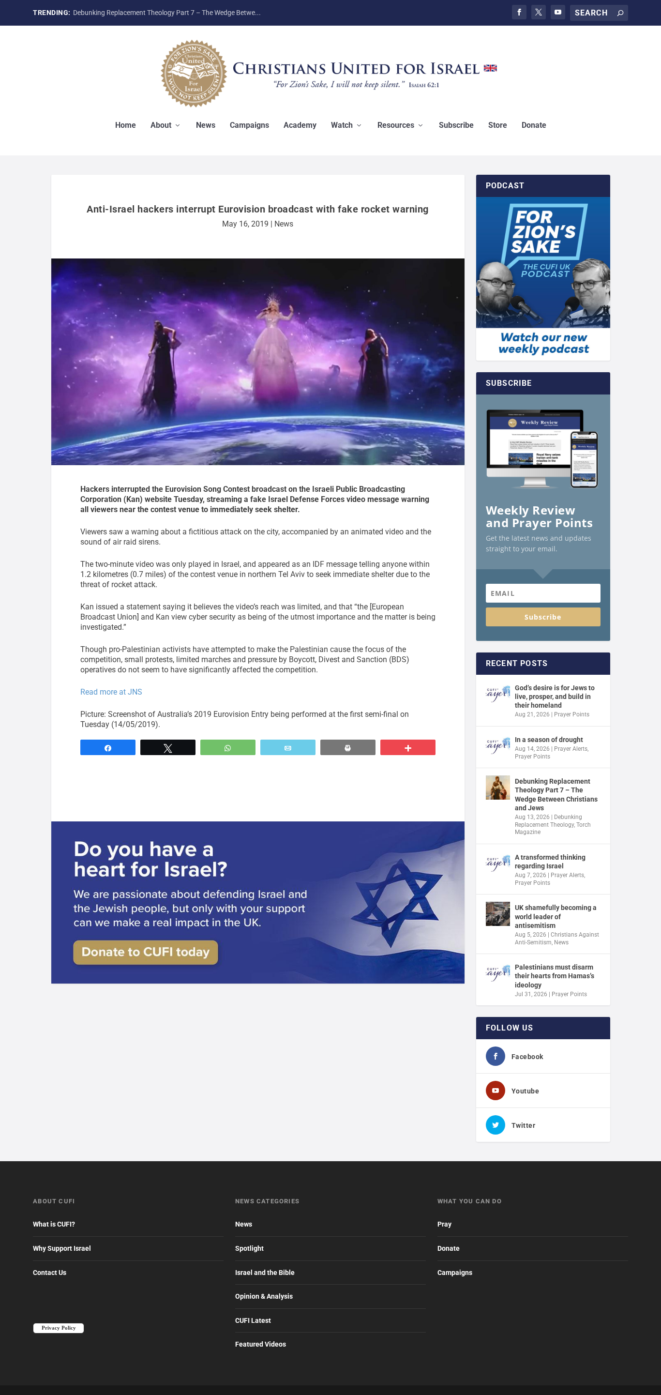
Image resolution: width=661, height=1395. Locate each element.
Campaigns (249, 125)
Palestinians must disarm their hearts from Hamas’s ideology (554, 975)
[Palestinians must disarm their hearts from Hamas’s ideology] (498, 973)
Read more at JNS (111, 692)
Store (497, 125)
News (205, 125)
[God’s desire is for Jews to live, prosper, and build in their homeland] (498, 694)
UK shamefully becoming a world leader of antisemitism (556, 916)
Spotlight (249, 1248)
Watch (342, 125)
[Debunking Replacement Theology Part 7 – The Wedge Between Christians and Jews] (498, 787)
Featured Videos (260, 1344)
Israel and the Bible (265, 1272)
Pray (444, 1224)
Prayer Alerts (570, 748)
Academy (300, 125)
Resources (395, 125)
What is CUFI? (54, 1224)
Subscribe (456, 125)
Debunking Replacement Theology (548, 821)
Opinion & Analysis (264, 1296)
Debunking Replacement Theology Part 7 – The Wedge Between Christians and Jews (556, 794)
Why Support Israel (62, 1248)
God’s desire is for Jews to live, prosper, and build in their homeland (555, 696)
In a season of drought (549, 739)
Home (125, 125)
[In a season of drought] (498, 746)
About (160, 125)
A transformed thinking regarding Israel (550, 861)
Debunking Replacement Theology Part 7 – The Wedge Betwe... (167, 12)
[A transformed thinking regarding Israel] (498, 863)
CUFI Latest (253, 1320)
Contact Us (49, 1272)
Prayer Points (571, 714)
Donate (534, 125)
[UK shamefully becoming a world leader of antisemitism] (498, 914)
